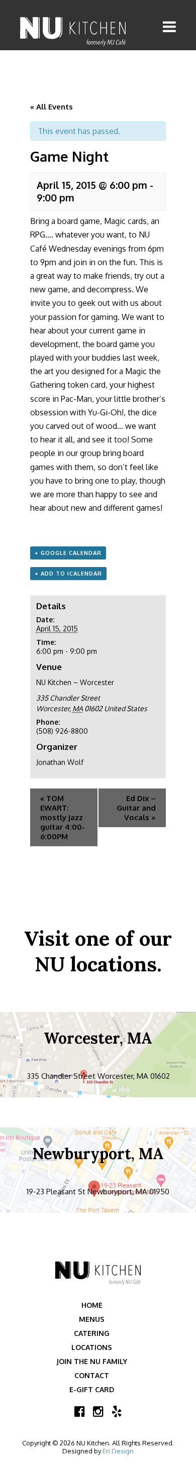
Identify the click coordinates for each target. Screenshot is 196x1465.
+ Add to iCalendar (68, 573)
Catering (92, 1333)
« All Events (51, 106)
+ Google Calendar (68, 552)
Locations (91, 1347)
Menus (92, 1319)
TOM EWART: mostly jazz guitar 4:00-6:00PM (62, 817)
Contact (91, 1375)
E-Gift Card (91, 1389)
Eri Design (118, 1451)
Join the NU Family (91, 1361)
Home (92, 1305)
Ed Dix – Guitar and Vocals (136, 808)
